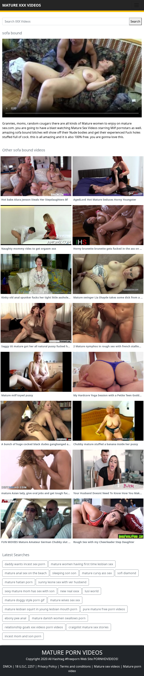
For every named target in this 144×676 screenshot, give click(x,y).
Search (135, 21)
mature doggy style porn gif (24, 600)
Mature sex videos (107, 666)
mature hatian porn (19, 582)
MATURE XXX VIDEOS (21, 5)
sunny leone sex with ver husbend (62, 582)
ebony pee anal (15, 618)
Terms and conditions (75, 666)
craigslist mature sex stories (89, 627)
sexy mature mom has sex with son (30, 591)
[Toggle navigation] (136, 5)
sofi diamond (126, 573)
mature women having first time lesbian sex (82, 564)
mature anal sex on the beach (26, 573)
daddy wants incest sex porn (25, 564)
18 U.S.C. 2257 (24, 666)
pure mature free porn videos (104, 609)
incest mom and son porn (23, 636)
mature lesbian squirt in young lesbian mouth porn (41, 609)
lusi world (92, 591)
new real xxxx (69, 591)
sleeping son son (64, 573)
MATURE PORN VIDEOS (72, 652)
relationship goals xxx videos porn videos (34, 627)
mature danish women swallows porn (59, 618)
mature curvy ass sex (97, 573)
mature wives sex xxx (65, 600)
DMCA (7, 666)
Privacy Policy (47, 666)
